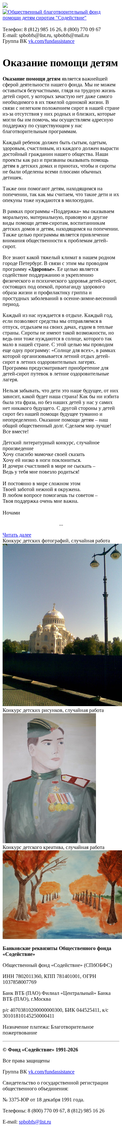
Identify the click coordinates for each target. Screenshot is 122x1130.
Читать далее (17, 535)
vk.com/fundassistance (51, 41)
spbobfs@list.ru (35, 1121)
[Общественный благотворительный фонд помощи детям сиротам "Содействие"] (61, 17)
